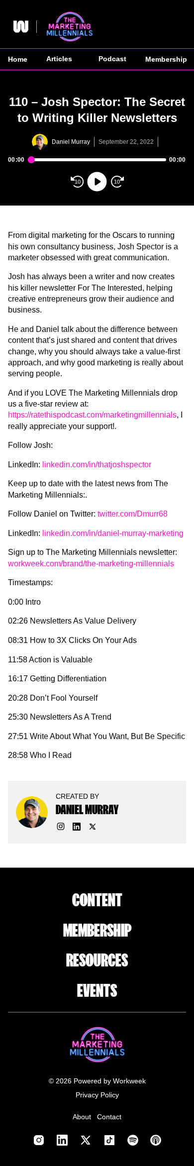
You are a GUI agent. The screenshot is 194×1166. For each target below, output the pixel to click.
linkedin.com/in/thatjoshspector (96, 464)
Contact (109, 1117)
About (82, 1117)
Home (17, 59)
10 (78, 182)
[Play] (97, 182)
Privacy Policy (97, 1095)
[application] (97, 172)
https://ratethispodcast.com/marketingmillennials (92, 414)
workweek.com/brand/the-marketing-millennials (91, 563)
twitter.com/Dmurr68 (132, 513)
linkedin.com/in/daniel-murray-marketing (113, 533)
